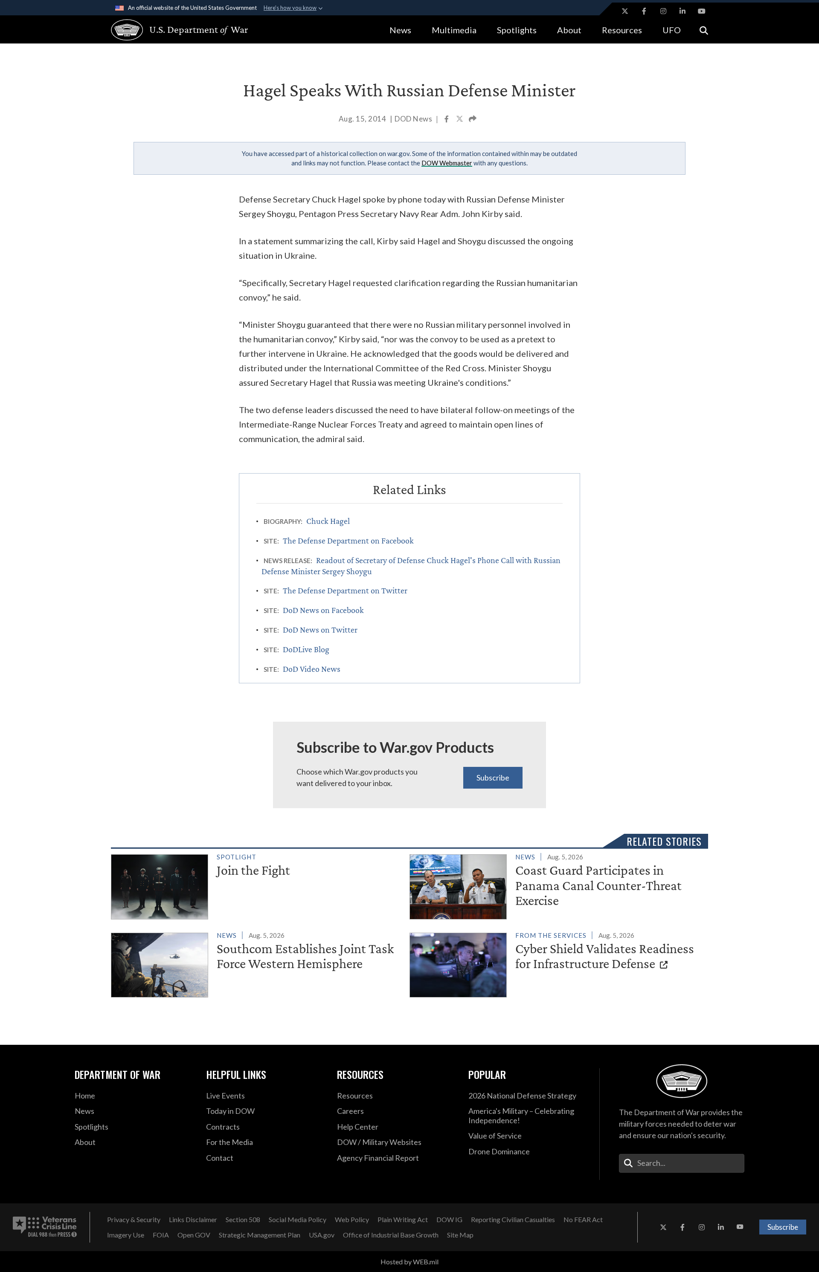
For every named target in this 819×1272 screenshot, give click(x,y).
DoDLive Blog (306, 649)
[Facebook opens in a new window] (644, 11)
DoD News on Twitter (320, 629)
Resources (622, 30)
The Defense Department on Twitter (345, 590)
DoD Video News (311, 669)
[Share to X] (460, 119)
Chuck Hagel (328, 521)
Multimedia (454, 30)
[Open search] (704, 29)
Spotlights (517, 30)
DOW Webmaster (446, 163)
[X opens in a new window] (625, 11)
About (569, 30)
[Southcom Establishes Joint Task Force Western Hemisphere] (256, 963)
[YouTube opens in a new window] (701, 11)
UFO (671, 30)
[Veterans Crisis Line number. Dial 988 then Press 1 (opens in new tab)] (45, 1227)
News (400, 30)
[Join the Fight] (256, 885)
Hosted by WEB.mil (409, 1262)
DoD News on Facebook (323, 610)
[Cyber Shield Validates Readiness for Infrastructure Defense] (555, 963)
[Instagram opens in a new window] (663, 11)
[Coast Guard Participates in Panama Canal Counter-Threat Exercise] (555, 885)
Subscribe (492, 777)
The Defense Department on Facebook (348, 540)
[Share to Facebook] (447, 119)
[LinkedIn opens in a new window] (682, 11)
